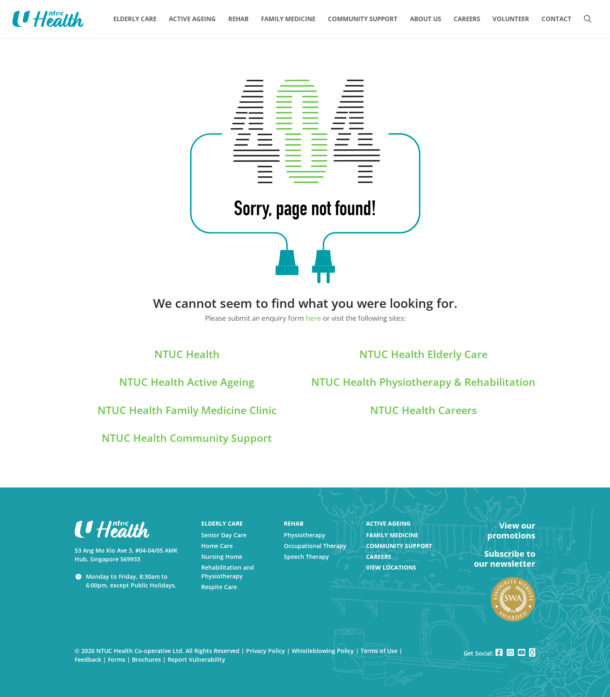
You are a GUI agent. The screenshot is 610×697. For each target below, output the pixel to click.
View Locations (391, 567)
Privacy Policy (265, 651)
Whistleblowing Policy (323, 651)
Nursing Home (221, 557)
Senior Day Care (223, 535)
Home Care (217, 546)
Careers (378, 557)
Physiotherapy (304, 535)
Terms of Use (379, 651)
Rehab (293, 523)
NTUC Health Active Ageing (186, 382)
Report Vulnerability (196, 659)
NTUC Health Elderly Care (423, 354)
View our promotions (511, 531)
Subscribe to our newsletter (504, 559)
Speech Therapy (306, 557)
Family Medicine (392, 535)
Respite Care (219, 587)
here (313, 318)
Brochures (146, 659)
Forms (116, 659)
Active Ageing (388, 523)
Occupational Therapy (315, 546)
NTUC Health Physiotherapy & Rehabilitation (423, 382)
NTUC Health (187, 354)
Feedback (88, 659)
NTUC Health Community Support (187, 438)
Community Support (399, 546)
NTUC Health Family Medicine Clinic (187, 410)
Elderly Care (222, 523)
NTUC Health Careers (423, 410)
